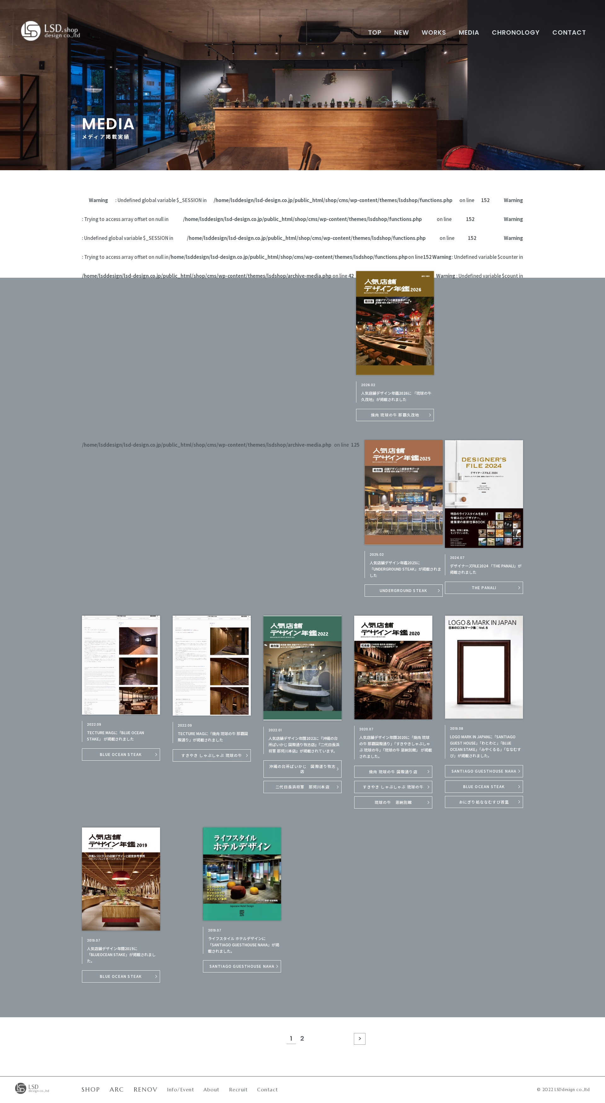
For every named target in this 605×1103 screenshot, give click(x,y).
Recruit (238, 1090)
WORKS (434, 32)
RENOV (146, 1090)
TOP (375, 32)
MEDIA (469, 32)
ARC (117, 1090)
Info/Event (180, 1090)
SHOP (91, 1090)
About (212, 1090)
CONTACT (569, 32)
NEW (401, 32)
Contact (267, 1090)
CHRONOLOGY (516, 32)
